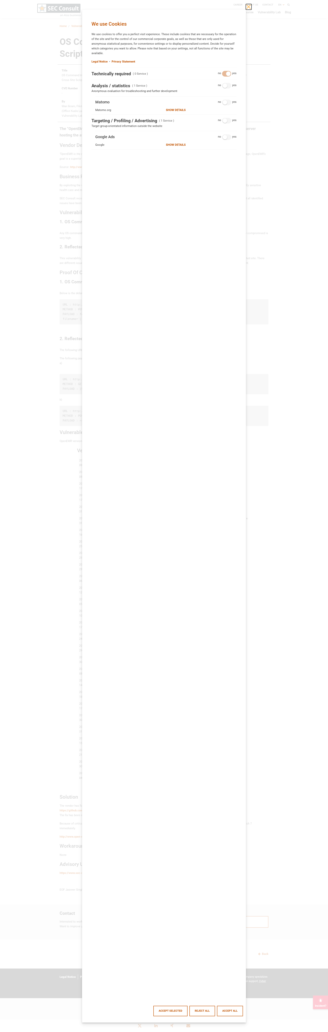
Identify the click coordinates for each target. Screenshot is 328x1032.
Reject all (202, 1010)
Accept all (230, 1010)
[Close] (249, 7)
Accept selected (170, 1010)
